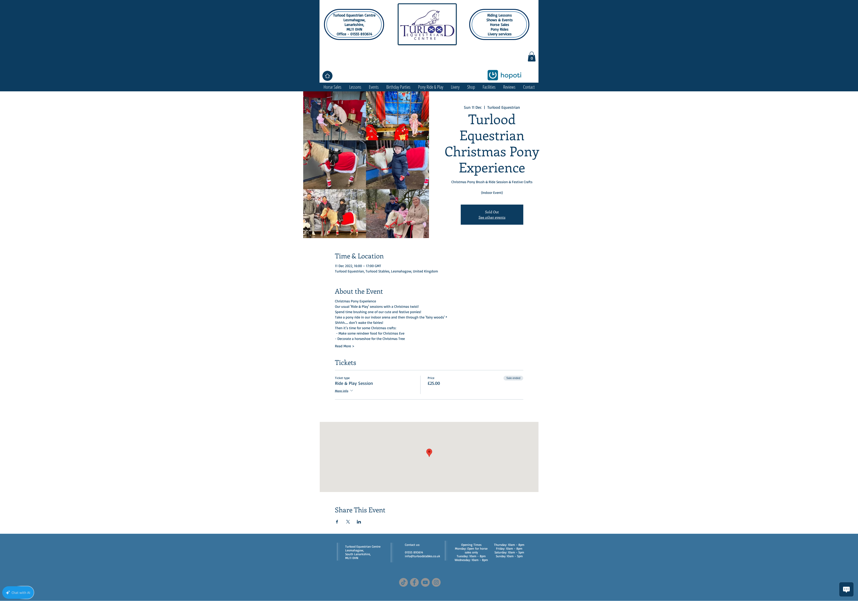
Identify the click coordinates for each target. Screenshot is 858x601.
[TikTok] (403, 582)
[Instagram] (436, 582)
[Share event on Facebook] (337, 522)
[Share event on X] (348, 522)
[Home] (327, 76)
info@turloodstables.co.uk (422, 556)
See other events (492, 217)
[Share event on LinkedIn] (359, 522)
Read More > (344, 346)
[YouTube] (425, 582)
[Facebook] (414, 582)
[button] (532, 56)
